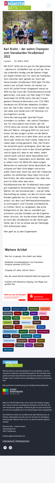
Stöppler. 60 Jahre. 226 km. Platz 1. (20, 270)
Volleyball (38, 345)
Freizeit (7, 318)
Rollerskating (43, 331)
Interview (7, 322)
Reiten (32, 331)
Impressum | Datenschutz (16, 441)
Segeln (37, 336)
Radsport (23, 331)
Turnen (29, 345)
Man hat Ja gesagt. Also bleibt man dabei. (23, 256)
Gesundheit (26, 318)
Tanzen (32, 341)
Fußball (16, 318)
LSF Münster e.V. (39, 111)
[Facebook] (5, 447)
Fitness (43, 313)
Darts (26, 313)
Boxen (17, 313)
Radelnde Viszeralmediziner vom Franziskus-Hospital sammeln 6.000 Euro (24, 263)
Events (33, 313)
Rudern (6, 336)
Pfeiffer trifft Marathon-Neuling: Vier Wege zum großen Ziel (26, 283)
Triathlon (20, 345)
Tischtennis (8, 345)
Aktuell (6, 309)
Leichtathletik (29, 327)
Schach (16, 336)
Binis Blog (8, 313)
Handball (44, 318)
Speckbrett (22, 341)
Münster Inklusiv (10, 331)
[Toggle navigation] (48, 5)
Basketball (45, 309)
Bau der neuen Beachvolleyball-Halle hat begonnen (27, 276)
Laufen (18, 327)
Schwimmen (26, 336)
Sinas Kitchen (9, 341)
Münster (41, 327)
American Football (19, 309)
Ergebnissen (31, 231)
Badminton (34, 309)
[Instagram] (10, 447)
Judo (16, 322)
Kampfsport (26, 322)
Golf (36, 318)
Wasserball (8, 350)
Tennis (40, 341)
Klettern (37, 322)
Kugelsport (8, 327)
